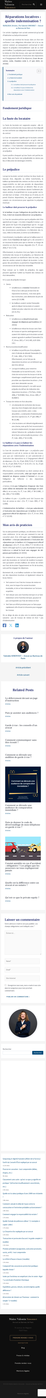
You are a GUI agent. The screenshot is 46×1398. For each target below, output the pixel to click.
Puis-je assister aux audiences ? (21, 712)
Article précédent (23, 667)
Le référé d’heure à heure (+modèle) (16, 1259)
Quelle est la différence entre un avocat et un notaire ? (22, 884)
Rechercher (7, 1049)
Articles (14, 26)
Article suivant (23, 674)
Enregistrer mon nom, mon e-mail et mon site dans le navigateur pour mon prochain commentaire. (23, 988)
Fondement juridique (15, 74)
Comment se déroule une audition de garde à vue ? (18, 756)
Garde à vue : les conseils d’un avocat (21, 726)
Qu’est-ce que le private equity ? (22, 897)
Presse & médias (23, 1355)
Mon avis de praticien (15, 94)
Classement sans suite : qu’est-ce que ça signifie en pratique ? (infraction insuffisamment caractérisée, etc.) (22, 1183)
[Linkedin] (17, 626)
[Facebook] (4, 626)
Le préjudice (12, 81)
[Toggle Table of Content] (37, 71)
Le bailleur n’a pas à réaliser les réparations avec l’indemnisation (24, 89)
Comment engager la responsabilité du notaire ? (20, 1214)
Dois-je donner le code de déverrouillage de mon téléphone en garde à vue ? (22, 825)
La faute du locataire (15, 78)
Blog (23, 1348)
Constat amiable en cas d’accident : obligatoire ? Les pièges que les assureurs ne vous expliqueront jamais (23, 867)
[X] (11, 626)
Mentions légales (23, 1371)
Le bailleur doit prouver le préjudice (25, 84)
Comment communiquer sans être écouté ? (21, 741)
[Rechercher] (34, 4)
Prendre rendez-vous (23, 1338)
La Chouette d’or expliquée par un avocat (18, 1231)
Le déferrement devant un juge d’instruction (21, 699)
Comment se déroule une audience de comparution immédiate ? (18, 808)
